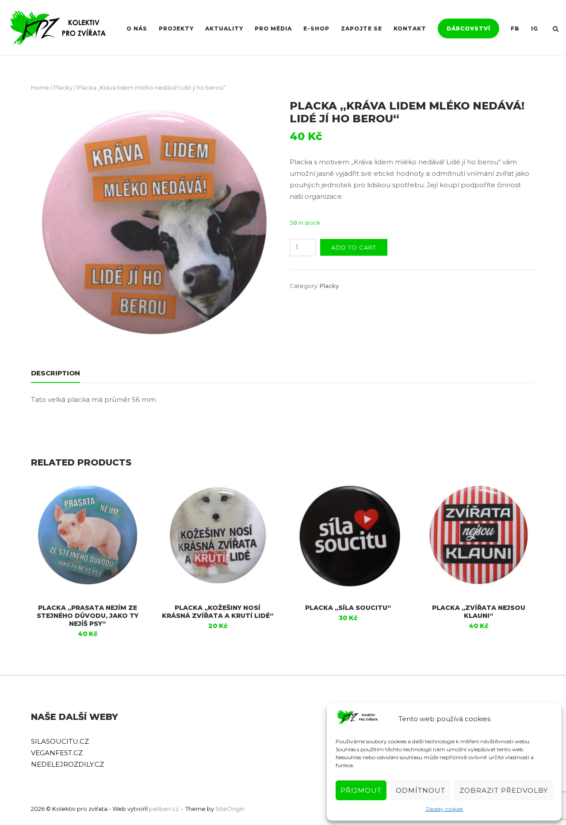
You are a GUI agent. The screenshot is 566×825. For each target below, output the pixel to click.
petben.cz (164, 808)
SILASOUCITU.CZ (60, 741)
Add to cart (353, 247)
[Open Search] (555, 29)
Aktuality (224, 28)
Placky (63, 87)
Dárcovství (468, 28)
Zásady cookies (444, 809)
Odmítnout (420, 790)
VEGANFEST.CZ (57, 753)
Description (55, 373)
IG (534, 28)
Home (40, 87)
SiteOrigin (230, 808)
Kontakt (410, 28)
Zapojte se (361, 28)
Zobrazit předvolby (503, 790)
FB (515, 28)
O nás (136, 28)
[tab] (55, 374)
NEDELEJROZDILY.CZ (67, 764)
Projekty (176, 28)
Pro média (273, 28)
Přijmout (361, 790)
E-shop (316, 28)
